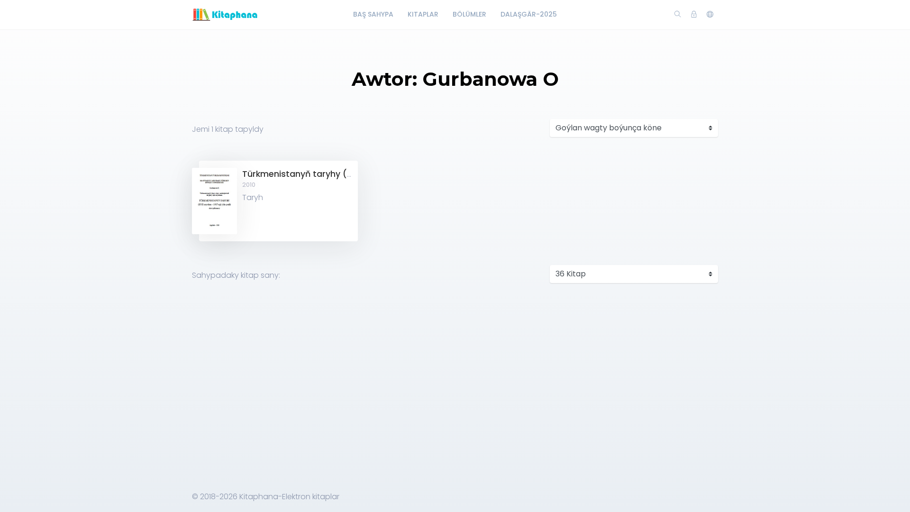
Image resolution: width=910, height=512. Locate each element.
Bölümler (469, 14)
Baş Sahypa (373, 14)
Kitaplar (423, 14)
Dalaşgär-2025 (528, 14)
